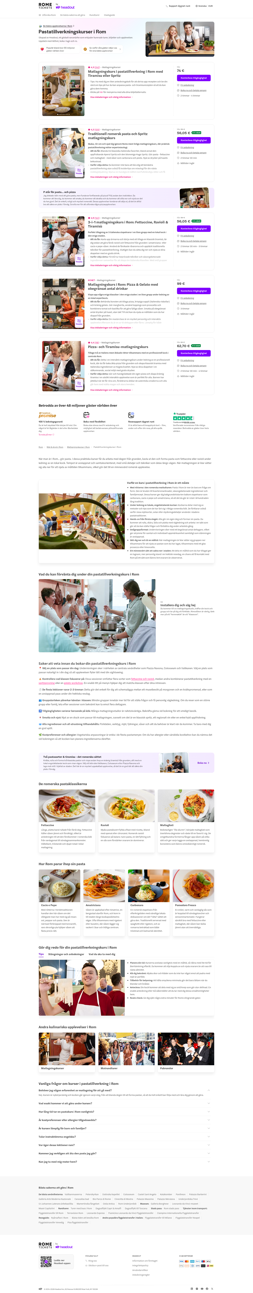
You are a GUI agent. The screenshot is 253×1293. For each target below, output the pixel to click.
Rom (41, 447)
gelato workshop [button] (73, 683)
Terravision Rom (75, 1213)
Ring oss (92, 1260)
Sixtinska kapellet (111, 1194)
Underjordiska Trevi (188, 1198)
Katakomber (166, 1194)
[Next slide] (80, 91)
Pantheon (181, 1194)
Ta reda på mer (45, 434)
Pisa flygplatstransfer (77, 1222)
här (101, 91)
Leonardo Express (96, 1213)
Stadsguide (109, 14)
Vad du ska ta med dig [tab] (102, 954)
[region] (63, 91)
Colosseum (128, 1194)
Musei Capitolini (47, 1208)
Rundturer (94, 14)
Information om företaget (144, 1260)
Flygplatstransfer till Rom (51, 1213)
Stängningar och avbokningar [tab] (66, 954)
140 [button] (97, 217)
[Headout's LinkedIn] (192, 1289)
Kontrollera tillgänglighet (194, 77)
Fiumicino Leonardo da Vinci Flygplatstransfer (130, 1213)
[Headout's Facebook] (207, 1289)
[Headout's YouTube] (202, 1289)
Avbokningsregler (141, 1274)
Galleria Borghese (160, 1203)
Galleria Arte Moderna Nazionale (55, 1198)
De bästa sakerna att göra (72, 14)
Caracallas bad (82, 1198)
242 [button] (97, 67)
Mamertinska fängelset (88, 1203)
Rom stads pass (171, 1208)
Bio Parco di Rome (102, 1198)
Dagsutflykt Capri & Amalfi (108, 1208)
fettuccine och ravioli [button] (142, 679)
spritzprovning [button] (47, 683)
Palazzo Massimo (145, 1198)
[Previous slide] (46, 91)
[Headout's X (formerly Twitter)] (212, 1289)
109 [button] (97, 129)
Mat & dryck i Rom (55, 447)
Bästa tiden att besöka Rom (85, 1217)
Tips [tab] (41, 954)
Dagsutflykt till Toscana (136, 1208)
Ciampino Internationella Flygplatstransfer (178, 1213)
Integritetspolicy (140, 1265)
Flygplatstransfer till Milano (158, 1217)
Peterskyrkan (92, 1194)
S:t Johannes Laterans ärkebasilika (56, 1203)
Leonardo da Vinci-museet (185, 1203)
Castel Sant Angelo (147, 1194)
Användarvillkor (140, 1270)
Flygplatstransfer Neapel (188, 1217)
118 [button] (96, 342)
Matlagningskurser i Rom (78, 447)
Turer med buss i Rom (81, 1208)
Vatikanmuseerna (73, 1194)
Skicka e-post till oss (98, 1265)
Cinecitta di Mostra (123, 1198)
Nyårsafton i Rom (59, 1217)
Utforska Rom (49, 14)
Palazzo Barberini (198, 1194)
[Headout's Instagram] (197, 1289)
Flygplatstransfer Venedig (51, 1222)
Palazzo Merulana (166, 1198)
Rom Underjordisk (127, 1203)
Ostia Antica (109, 1203)
